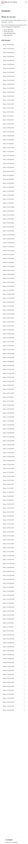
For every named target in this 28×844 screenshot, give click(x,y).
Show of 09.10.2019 (8, 310)
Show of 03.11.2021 (8, 120)
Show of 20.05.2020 (9, 270)
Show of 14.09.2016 (8, 555)
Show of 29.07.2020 (8, 250)
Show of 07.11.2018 (8, 401)
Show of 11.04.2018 (8, 448)
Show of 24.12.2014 (8, 694)
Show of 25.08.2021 (8, 139)
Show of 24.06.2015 (8, 654)
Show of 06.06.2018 (8, 433)
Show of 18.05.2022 (8, 64)
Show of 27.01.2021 (8, 199)
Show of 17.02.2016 (8, 603)
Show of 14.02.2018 (8, 464)
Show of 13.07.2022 (8, 48)
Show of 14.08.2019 (8, 337)
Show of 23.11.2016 (8, 543)
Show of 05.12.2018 (8, 393)
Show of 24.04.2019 (8, 365)
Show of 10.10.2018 (8, 409)
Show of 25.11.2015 (8, 623)
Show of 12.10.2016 (8, 551)
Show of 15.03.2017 (8, 520)
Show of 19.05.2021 (8, 167)
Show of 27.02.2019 (8, 373)
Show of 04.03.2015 (8, 682)
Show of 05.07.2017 (8, 512)
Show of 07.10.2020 (8, 231)
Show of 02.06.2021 (8, 163)
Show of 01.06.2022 (8, 60)
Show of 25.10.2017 (8, 496)
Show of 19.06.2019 (8, 361)
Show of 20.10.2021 (8, 124)
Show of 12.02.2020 (8, 298)
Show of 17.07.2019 (8, 345)
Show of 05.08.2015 (8, 646)
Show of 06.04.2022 (8, 76)
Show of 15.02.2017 (8, 524)
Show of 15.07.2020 (8, 254)
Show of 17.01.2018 (8, 472)
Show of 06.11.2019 (8, 318)
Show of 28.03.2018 (8, 456)
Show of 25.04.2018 (8, 440)
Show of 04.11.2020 (8, 223)
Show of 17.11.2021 (8, 116)
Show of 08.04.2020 (8, 282)
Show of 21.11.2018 (8, 397)
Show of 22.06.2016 (8, 575)
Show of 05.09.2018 (8, 413)
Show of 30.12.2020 (8, 207)
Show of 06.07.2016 (8, 571)
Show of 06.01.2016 (8, 619)
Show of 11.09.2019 (8, 330)
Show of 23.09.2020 (9, 234)
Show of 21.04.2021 (8, 175)
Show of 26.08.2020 (8, 242)
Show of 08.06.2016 (8, 567)
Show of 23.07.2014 (8, 702)
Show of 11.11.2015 (8, 627)
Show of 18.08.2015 (8, 642)
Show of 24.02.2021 (8, 191)
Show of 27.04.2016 (8, 583)
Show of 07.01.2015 (8, 690)
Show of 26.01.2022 (8, 96)
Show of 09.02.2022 (9, 92)
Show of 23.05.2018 (8, 437)
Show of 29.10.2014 (8, 706)
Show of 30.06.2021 (8, 155)
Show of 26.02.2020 (8, 294)
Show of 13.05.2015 (8, 666)
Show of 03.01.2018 (8, 476)
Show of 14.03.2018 (8, 452)
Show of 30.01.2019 (8, 381)
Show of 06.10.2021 (8, 128)
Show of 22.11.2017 (8, 488)
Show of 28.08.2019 (8, 334)
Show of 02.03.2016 (8, 599)
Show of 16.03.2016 (8, 595)
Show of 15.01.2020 (8, 306)
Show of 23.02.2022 (9, 88)
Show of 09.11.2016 (8, 547)
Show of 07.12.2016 (8, 532)
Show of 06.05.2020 (8, 274)
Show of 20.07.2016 (8, 563)
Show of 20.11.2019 (8, 326)
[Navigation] (26, 2)
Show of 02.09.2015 (8, 639)
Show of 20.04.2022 (8, 72)
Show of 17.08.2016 (8, 559)
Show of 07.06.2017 (8, 516)
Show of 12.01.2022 (8, 100)
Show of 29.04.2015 (8, 670)
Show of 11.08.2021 (8, 143)
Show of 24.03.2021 (8, 183)
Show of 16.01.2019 (8, 385)
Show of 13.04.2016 (8, 591)
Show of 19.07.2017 (8, 508)
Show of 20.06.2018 (8, 429)
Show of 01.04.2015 (8, 710)
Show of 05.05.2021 (8, 171)
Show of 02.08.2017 (8, 504)
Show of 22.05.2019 (8, 314)
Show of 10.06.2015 (8, 658)
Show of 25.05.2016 (8, 579)
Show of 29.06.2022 (8, 52)
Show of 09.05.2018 (8, 444)
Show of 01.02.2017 (8, 528)
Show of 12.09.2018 (8, 417)
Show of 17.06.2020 (8, 262)
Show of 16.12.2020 (8, 211)
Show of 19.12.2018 (8, 389)
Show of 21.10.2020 (8, 227)
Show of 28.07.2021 (8, 147)
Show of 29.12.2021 (8, 104)
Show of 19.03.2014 (8, 698)
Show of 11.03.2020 (8, 290)
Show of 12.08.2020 (8, 246)
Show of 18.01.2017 (8, 539)
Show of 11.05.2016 (8, 587)
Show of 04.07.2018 (8, 425)
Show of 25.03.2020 (9, 286)
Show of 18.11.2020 (8, 219)
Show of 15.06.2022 (8, 56)
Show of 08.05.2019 (8, 353)
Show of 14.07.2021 (8, 151)
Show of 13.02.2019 (8, 377)
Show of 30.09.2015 (8, 635)
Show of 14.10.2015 (8, 631)
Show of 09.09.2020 (9, 238)
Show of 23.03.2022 (9, 80)
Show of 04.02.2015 (8, 686)
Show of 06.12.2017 (8, 484)
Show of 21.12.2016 (8, 536)
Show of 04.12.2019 (8, 322)
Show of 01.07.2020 (8, 258)
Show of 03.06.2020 (8, 266)
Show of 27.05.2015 (8, 662)
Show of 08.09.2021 (8, 135)
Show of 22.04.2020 (8, 278)
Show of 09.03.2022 (9, 84)
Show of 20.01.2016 (8, 611)
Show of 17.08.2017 (8, 500)
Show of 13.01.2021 (8, 203)
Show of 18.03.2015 (8, 678)
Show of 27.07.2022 (8, 44)
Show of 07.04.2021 (8, 179)
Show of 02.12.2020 (8, 215)
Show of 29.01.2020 (8, 302)
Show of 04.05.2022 (8, 68)
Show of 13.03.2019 (8, 349)
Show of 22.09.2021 (8, 132)
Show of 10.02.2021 (8, 195)
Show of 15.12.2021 (8, 108)
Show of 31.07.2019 (8, 341)
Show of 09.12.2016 (8, 615)
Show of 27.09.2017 (8, 492)
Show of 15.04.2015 (8, 674)
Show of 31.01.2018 (8, 468)
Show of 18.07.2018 (8, 421)
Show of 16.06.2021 (8, 159)
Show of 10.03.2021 (8, 187)
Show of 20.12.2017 (8, 480)
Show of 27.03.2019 (8, 369)
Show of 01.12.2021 (8, 112)
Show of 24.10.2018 (8, 405)
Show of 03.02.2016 (8, 607)
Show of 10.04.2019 (8, 357)
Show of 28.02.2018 (8, 460)
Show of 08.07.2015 (8, 650)
